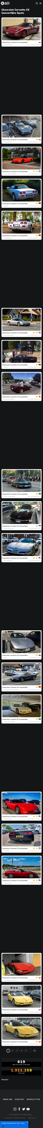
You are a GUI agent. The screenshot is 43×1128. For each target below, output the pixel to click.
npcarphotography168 (11, 690)
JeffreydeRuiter (9, 335)
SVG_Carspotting (9, 496)
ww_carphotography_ (10, 174)
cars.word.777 (8, 45)
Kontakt (19, 1099)
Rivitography (8, 560)
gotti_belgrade (9, 528)
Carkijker (6, 851)
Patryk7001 (7, 142)
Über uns (8, 1099)
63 (34, 1051)
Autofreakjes (8, 238)
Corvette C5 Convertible (19, 42)
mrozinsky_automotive (11, 980)
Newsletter (33, 1099)
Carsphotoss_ (8, 1012)
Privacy (32, 1118)
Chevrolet (5, 42)
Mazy (5, 367)
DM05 (6, 206)
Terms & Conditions (14, 1118)
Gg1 (5, 658)
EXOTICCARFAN (9, 399)
